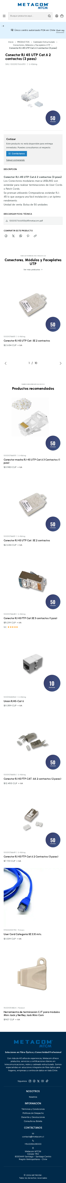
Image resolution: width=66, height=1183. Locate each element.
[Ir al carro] (61, 16)
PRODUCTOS (23, 42)
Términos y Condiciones (33, 1109)
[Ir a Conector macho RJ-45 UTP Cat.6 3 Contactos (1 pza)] (33, 422)
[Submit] (49, 16)
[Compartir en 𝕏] (13, 236)
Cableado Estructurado (44, 42)
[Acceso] (56, 16)
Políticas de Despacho (33, 1113)
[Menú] (4, 16)
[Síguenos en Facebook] (34, 1081)
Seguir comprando (15, 160)
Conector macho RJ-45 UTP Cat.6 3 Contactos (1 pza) (32, 461)
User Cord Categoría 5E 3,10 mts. (23, 934)
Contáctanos (18, 153)
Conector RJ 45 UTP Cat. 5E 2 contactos (27, 340)
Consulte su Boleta (33, 1121)
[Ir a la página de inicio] (33, 6)
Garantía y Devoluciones (33, 1117)
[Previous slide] (6, 363)
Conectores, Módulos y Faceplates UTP (31, 45)
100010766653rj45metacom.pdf (26, 220)
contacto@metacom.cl (33, 1136)
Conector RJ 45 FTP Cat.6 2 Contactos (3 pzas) (31, 856)
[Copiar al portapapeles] (35, 236)
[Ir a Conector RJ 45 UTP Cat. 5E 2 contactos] (33, 304)
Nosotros (33, 1097)
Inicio (10, 42)
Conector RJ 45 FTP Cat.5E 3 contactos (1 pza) (30, 618)
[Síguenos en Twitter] (38, 1081)
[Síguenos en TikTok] (46, 1081)
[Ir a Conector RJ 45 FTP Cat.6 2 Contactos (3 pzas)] (33, 819)
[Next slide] (60, 363)
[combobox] (30, 16)
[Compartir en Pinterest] (27, 236)
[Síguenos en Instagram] (29, 1081)
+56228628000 (33, 1144)
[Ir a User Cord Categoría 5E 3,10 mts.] (33, 897)
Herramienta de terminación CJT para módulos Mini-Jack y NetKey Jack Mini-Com (32, 1013)
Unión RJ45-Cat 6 (14, 701)
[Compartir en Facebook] (6, 236)
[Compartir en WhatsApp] (20, 236)
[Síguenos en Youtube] (42, 1081)
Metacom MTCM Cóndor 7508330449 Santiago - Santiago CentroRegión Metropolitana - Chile (33, 1155)
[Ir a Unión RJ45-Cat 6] (33, 664)
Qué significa (56, 30)
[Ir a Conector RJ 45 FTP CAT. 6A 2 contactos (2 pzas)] (33, 742)
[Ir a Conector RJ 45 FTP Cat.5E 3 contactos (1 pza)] (33, 581)
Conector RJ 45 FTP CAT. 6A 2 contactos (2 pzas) (32, 778)
